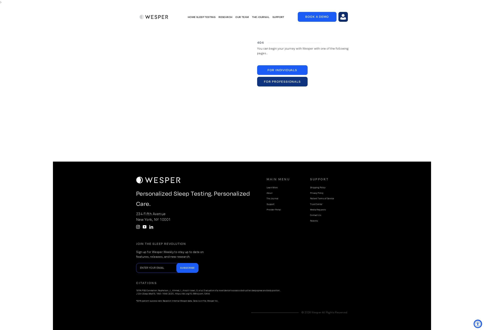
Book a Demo (317, 16)
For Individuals (282, 70)
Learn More (272, 188)
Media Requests (318, 210)
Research (225, 17)
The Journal (272, 199)
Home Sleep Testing (202, 17)
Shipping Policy (317, 188)
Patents (314, 221)
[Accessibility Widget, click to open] (478, 324)
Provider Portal (274, 210)
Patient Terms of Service (322, 199)
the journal (260, 17)
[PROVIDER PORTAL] (343, 17)
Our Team (242, 17)
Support (271, 204)
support (278, 17)
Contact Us (315, 215)
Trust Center (316, 204)
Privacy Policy (316, 193)
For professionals (282, 81)
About (269, 193)
